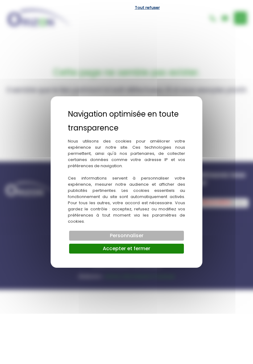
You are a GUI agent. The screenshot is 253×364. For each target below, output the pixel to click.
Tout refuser (147, 7)
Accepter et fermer (126, 248)
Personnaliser (126, 235)
